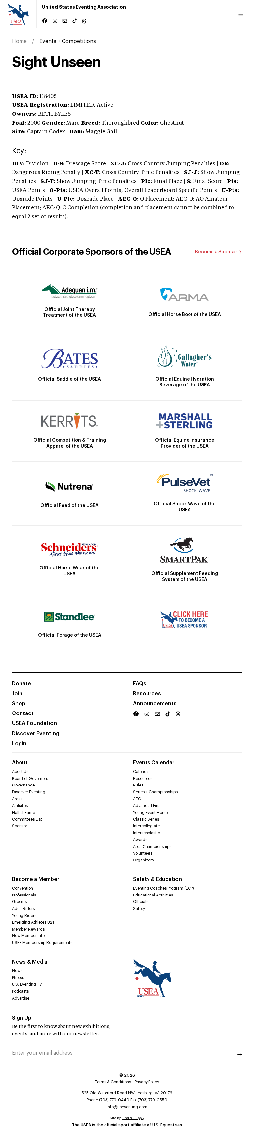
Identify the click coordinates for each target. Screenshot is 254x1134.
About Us (20, 772)
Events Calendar (153, 762)
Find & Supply (133, 1118)
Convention (22, 888)
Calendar (141, 772)
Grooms (19, 902)
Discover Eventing (35, 733)
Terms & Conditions (113, 1082)
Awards (140, 840)
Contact (23, 713)
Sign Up (21, 1018)
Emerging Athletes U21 (33, 922)
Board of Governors (30, 779)
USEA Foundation (34, 723)
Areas (17, 799)
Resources (147, 693)
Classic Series (146, 819)
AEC (137, 799)
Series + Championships (155, 792)
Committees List (27, 819)
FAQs (139, 683)
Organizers (143, 860)
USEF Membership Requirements (42, 943)
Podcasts (20, 991)
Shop (18, 703)
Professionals (24, 895)
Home (19, 41)
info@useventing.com (127, 1107)
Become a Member (35, 879)
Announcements (155, 703)
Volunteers (142, 853)
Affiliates (20, 806)
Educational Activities (153, 895)
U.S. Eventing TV (27, 984)
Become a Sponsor (216, 252)
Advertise (20, 998)
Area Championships (152, 847)
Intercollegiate (146, 826)
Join (17, 693)
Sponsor (19, 826)
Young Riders (24, 916)
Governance (23, 785)
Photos (18, 978)
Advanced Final (147, 806)
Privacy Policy (147, 1082)
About (20, 762)
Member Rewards (28, 929)
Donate (21, 683)
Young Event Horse (150, 813)
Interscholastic (146, 833)
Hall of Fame (23, 813)
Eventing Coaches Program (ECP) (163, 888)
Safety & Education (157, 879)
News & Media (29, 962)
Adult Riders (23, 909)
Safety (139, 909)
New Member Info (28, 936)
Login (19, 743)
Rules (138, 785)
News (17, 971)
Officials (140, 902)
